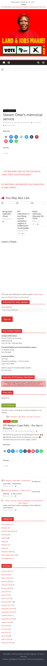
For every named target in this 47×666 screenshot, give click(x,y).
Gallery (14, 421)
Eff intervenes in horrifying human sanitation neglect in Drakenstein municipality (23, 219)
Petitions (4, 545)
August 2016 (5, 622)
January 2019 (6, 581)
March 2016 (5, 639)
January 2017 (6, 605)
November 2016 (7, 612)
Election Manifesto (8, 531)
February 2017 (6, 602)
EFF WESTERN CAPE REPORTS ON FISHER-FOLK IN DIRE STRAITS (22, 186)
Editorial (4, 528)
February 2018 (6, 585)
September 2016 (7, 619)
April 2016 (5, 636)
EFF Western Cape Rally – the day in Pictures (23, 427)
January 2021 (6, 571)
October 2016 (6, 615)
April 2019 (5, 575)
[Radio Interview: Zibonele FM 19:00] (38, 203)
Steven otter (11, 125)
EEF (6, 125)
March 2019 (5, 578)
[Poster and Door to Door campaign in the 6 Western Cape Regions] (22, 501)
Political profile (6, 552)
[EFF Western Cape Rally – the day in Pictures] (23, 417)
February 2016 (6, 643)
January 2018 (6, 588)
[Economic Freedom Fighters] (23, 10)
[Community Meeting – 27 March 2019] (15, 490)
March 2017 (5, 598)
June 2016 (5, 629)
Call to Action (6, 524)
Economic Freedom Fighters (26, 431)
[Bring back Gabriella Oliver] (8, 203)
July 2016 (4, 626)
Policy (3, 548)
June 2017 (5, 592)
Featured (7, 421)
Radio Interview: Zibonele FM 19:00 (38, 215)
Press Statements (9, 111)
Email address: (6, 307)
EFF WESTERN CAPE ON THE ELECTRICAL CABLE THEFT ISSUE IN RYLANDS (21, 173)
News (3, 541)
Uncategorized (6, 558)
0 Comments (37, 122)
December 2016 (7, 609)
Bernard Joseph (25, 122)
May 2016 (4, 632)
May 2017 (4, 595)
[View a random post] (43, 62)
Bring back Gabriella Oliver (7, 213)
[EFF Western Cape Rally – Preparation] (15, 480)
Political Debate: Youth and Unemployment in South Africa (22, 6)
